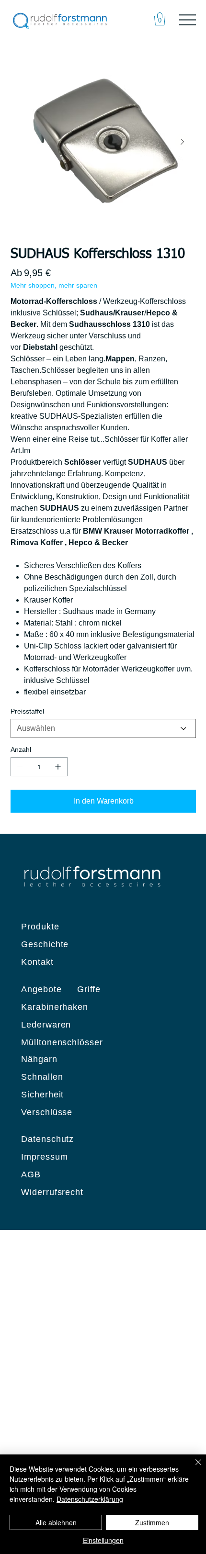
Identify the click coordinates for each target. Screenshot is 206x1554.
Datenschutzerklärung (90, 1499)
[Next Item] (182, 141)
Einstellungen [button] (103, 1540)
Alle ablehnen (56, 1522)
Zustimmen (152, 1522)
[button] (159, 18)
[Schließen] (192, 1467)
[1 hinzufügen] (58, 766)
